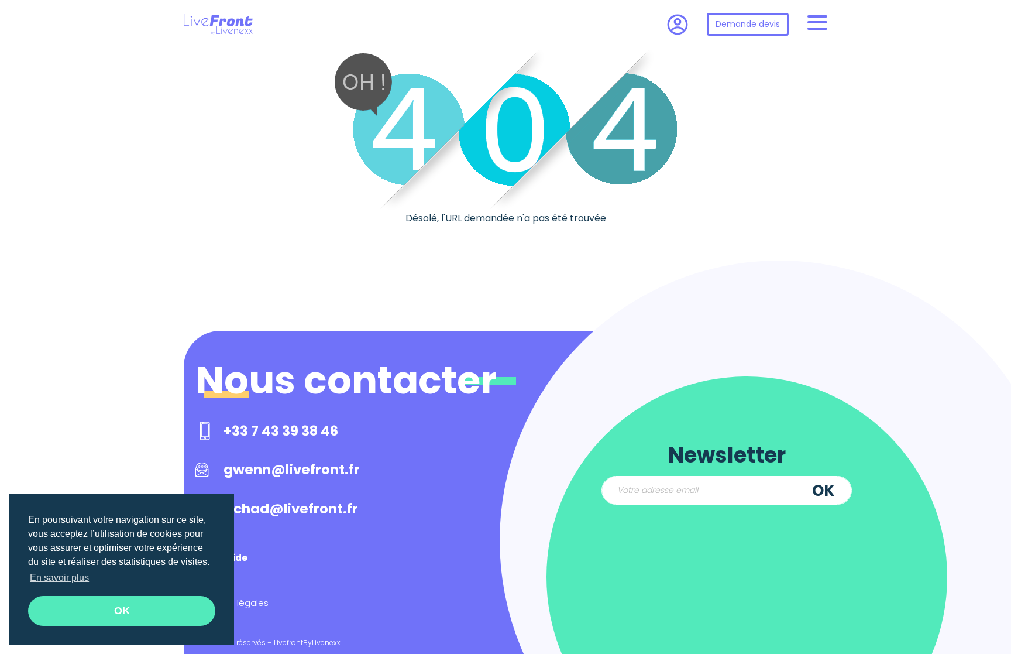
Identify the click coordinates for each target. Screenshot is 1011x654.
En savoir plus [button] (59, 578)
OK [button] (122, 611)
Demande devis (748, 24)
